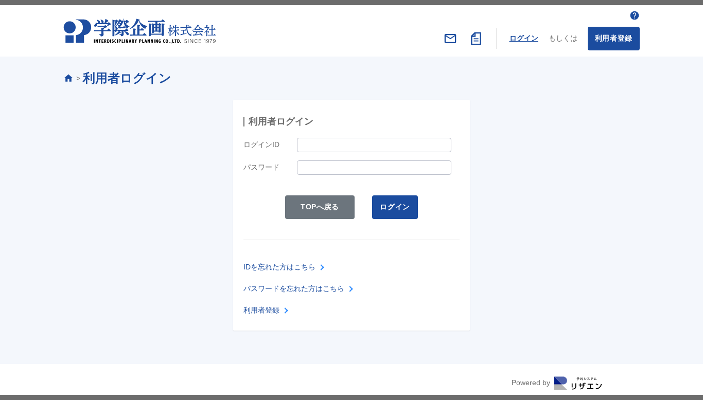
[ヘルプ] (634, 15)
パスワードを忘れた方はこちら (293, 288)
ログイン (523, 38)
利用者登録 (614, 38)
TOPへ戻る (320, 207)
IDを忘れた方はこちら (279, 267)
